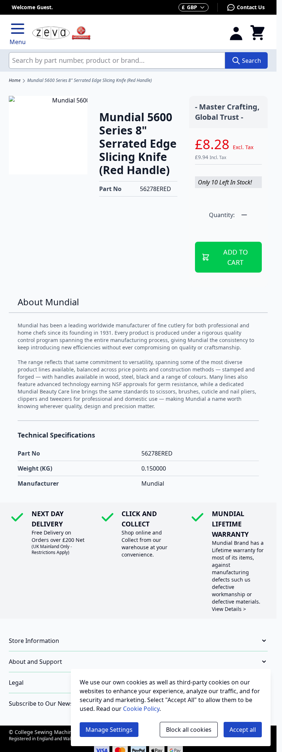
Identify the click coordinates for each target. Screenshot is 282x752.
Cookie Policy (141, 709)
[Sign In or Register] (236, 33)
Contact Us (251, 7)
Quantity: (222, 215)
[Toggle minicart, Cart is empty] (257, 33)
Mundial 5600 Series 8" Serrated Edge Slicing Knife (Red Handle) (89, 80)
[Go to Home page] (126, 33)
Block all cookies (189, 730)
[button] (138, 640)
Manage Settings (109, 730)
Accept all (242, 730)
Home (15, 80)
